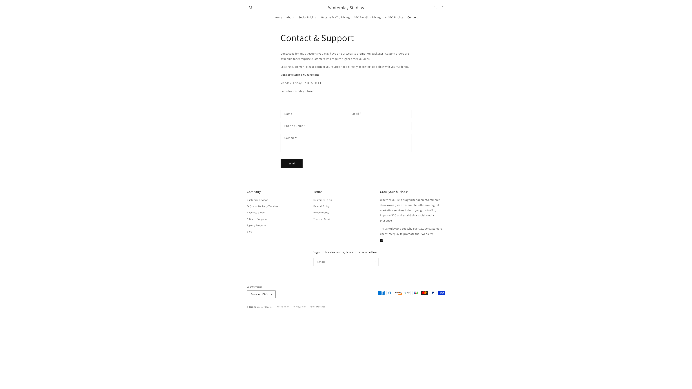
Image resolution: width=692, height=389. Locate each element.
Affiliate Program (257, 219)
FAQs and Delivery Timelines (263, 206)
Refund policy (283, 306)
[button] (251, 8)
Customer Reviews (257, 200)
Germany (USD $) (259, 294)
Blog (249, 231)
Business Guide (256, 212)
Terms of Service (322, 219)
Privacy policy (299, 306)
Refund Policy (321, 206)
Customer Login (322, 200)
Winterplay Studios (263, 307)
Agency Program (256, 225)
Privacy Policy (321, 212)
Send (292, 163)
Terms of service (317, 306)
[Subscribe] (374, 262)
